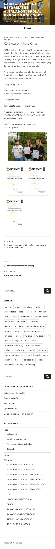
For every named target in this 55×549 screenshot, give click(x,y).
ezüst (32, 245)
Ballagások (12, 434)
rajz (26, 340)
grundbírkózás (41, 317)
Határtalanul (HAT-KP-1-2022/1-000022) (25, 479)
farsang (42, 312)
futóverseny (26, 317)
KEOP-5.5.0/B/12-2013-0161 (19, 499)
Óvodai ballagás (11, 398)
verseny (42, 350)
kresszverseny (15, 248)
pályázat (18, 340)
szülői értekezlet (33, 345)
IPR (8, 494)
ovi (47, 336)
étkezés (17, 360)
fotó (7, 317)
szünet (8, 350)
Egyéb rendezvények (16, 439)
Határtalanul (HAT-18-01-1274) (20, 464)
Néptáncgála (9, 403)
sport (34, 340)
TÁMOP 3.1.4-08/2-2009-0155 (21, 509)
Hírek (10, 241)
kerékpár (41, 245)
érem (7, 360)
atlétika (39, 307)
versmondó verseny (14, 355)
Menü (28, 28)
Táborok (10, 449)
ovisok (8, 340)
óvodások (9, 365)
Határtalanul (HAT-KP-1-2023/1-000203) (25, 484)
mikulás (8, 336)
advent (8, 307)
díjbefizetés (10, 312)
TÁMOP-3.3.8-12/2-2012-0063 (21, 514)
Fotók (6, 430)
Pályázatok (9, 460)
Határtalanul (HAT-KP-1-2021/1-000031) (25, 474)
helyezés (21, 321)
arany (10, 245)
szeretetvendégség (14, 345)
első (25, 245)
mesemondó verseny (32, 331)
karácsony (33, 321)
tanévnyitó (19, 350)
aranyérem (28, 307)
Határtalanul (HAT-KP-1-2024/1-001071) (25, 489)
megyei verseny (12, 331)
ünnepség (30, 365)
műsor (18, 336)
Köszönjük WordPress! (13, 543)
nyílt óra (39, 336)
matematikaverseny (35, 326)
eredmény (31, 312)
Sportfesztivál (10, 409)
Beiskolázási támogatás (14, 393)
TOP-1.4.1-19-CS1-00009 (18, 524)
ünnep (20, 365)
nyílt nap (28, 336)
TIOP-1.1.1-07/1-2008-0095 (19, 519)
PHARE (10, 504)
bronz (18, 245)
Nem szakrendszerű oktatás (19, 444)
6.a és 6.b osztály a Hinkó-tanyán (18, 414)
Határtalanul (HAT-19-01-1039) (20, 469)
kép (21, 326)
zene (45, 355)
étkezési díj (29, 360)
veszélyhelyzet (33, 355)
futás (14, 317)
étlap (39, 360)
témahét (32, 350)
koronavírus (10, 326)
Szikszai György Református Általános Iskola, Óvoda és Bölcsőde (23, 9)
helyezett (9, 321)
